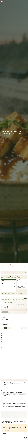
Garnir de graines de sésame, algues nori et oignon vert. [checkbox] (11, 408)
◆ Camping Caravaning (4, 129)
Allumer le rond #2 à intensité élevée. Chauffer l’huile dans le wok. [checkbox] (12, 392)
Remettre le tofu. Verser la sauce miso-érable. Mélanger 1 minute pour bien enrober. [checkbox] (14, 404)
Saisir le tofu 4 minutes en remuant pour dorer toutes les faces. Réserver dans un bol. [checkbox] (13, 395)
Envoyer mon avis (5, 312)
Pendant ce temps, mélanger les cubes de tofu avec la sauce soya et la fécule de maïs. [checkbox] (14, 387)
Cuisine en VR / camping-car (12, 129)
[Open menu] (26, 1)
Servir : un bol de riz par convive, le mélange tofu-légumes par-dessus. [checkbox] (13, 406)
